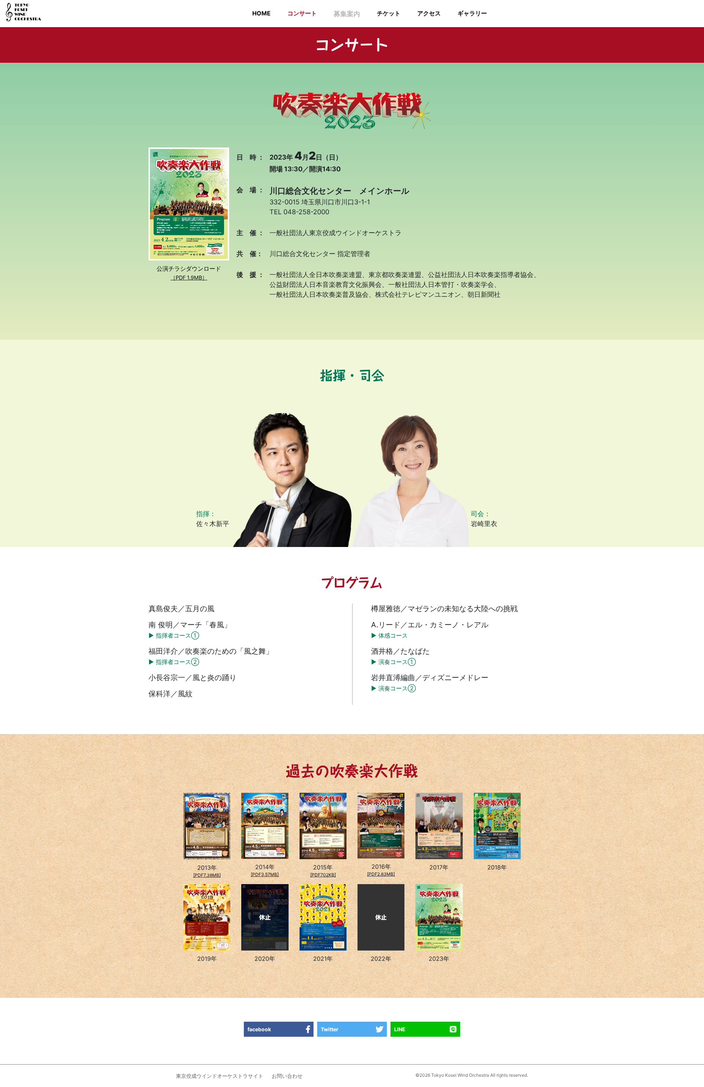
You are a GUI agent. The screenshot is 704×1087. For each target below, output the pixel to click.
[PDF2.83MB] (381, 874)
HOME (261, 13)
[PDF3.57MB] (265, 874)
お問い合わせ (287, 1076)
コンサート (302, 13)
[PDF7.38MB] (207, 875)
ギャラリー (472, 13)
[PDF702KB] (323, 875)
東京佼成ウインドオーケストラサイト (219, 1076)
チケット (388, 13)
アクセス (429, 13)
